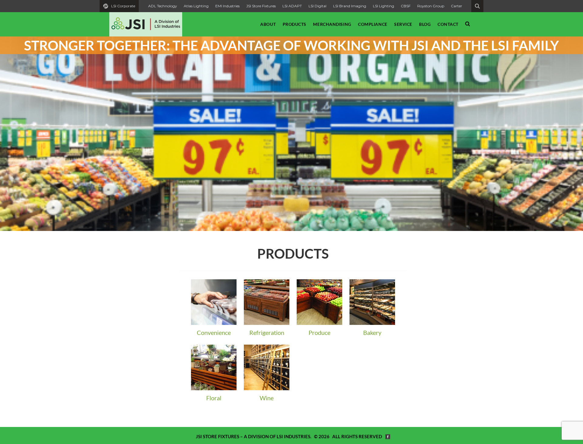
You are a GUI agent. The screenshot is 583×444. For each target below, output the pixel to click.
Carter (456, 6)
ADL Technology (162, 6)
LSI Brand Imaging (349, 6)
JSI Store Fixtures (261, 6)
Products (294, 24)
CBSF (406, 6)
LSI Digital (317, 6)
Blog (425, 24)
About (268, 24)
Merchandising (332, 24)
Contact (448, 24)
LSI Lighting (383, 6)
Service (403, 24)
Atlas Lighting (196, 6)
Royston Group (430, 6)
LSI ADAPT (292, 6)
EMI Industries (227, 6)
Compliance (372, 24)
